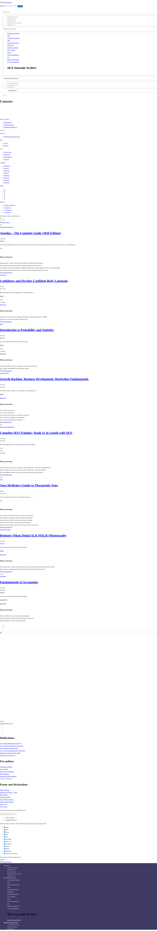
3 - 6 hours (7, 207)
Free (6, 143)
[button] (82, 73)
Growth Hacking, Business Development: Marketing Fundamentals (44, 379)
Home (5, 95)
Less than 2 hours (9, 205)
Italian (6, 173)
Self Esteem (3, 275)
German (7, 170)
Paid (6, 145)
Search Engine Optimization (7, 427)
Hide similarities (9, 817)
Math (1, 324)
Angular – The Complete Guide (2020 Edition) (30, 233)
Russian (6, 180)
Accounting (3, 576)
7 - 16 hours (8, 210)
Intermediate (8, 157)
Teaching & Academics (10, 127)
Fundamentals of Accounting (19, 582)
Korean (6, 178)
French (6, 168)
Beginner (7, 154)
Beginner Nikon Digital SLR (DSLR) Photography (33, 535)
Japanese (7, 175)
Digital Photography (5, 529)
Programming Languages (6, 227)
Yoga (1, 479)
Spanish (7, 182)
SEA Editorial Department (12, 136)
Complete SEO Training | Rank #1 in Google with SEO (36, 432)
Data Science (8, 122)
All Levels (8, 152)
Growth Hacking (4, 373)
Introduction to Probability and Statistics (27, 330)
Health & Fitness (9, 125)
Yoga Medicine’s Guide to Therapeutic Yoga (29, 485)
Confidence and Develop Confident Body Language (34, 281)
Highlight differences (11, 820)
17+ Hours (7, 212)
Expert (6, 159)
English (7, 166)
